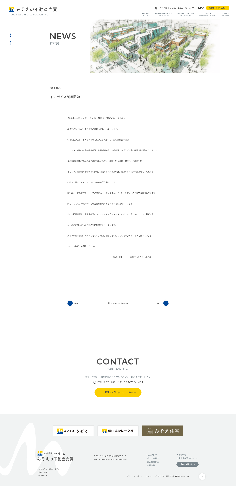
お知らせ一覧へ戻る (119, 303)
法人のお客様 (185, 14)
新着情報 (182, 455)
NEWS (10, 43)
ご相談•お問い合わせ (187, 464)
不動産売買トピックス (208, 14)
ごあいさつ (145, 14)
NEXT (159, 303)
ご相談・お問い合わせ (217, 8)
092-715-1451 (195, 8)
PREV (76, 303)
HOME (10, 35)
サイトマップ (151, 476)
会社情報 (225, 14)
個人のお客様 (163, 14)
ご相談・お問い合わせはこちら (118, 392)
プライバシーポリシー (135, 476)
